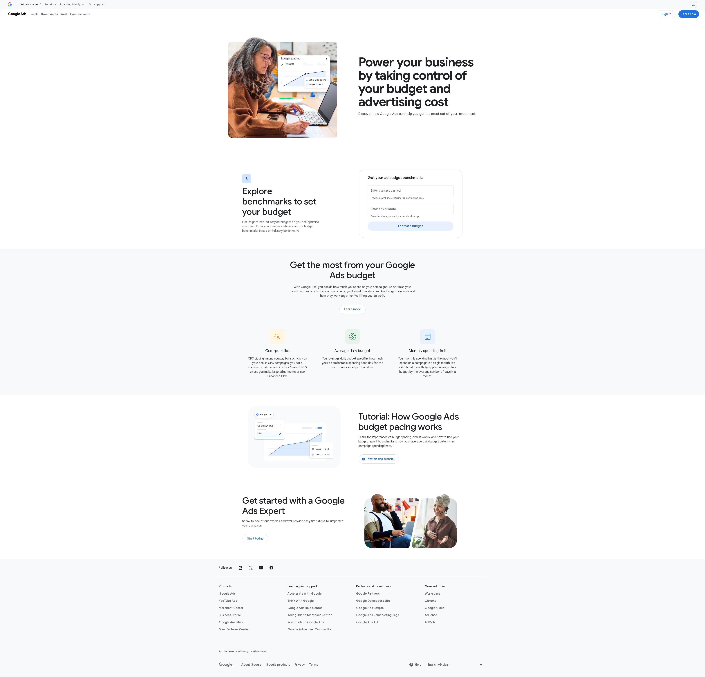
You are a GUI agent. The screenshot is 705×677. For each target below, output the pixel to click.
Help (418, 665)
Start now (689, 14)
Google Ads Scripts (370, 608)
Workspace (432, 594)
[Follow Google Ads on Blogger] (240, 567)
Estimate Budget (410, 226)
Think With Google (301, 601)
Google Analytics (231, 622)
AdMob (430, 622)
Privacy (299, 665)
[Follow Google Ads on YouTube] (261, 567)
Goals (34, 14)
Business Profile (230, 615)
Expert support (80, 14)
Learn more (352, 309)
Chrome (430, 601)
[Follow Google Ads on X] (250, 567)
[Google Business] (10, 4)
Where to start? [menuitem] (31, 4)
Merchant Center (231, 608)
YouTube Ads (228, 601)
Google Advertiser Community (309, 629)
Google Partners (368, 594)
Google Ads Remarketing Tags (377, 615)
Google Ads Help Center (305, 608)
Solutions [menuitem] (51, 4)
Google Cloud (434, 608)
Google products (278, 665)
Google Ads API (367, 622)
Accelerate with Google (305, 594)
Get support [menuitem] (96, 4)
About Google (251, 665)
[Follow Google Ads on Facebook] (271, 567)
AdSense (431, 615)
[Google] (226, 665)
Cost (64, 14)
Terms (313, 665)
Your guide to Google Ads (306, 622)
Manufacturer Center (234, 629)
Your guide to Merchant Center (310, 615)
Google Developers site (373, 601)
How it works (49, 14)
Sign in (666, 14)
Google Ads (227, 594)
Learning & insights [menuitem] (72, 4)
